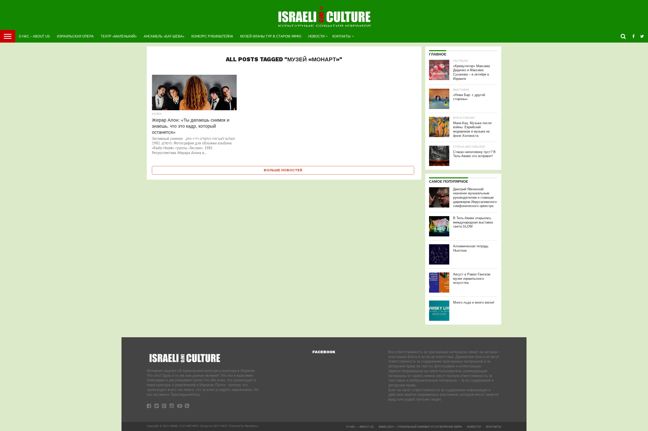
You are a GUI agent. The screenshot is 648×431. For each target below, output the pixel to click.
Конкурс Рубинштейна (212, 36)
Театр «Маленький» (119, 36)
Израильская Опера (75, 36)
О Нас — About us (360, 426)
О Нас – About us (34, 36)
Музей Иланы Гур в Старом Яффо (270, 36)
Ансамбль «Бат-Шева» (164, 36)
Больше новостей (283, 170)
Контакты (341, 36)
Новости (316, 36)
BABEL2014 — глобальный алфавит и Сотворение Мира (420, 426)
